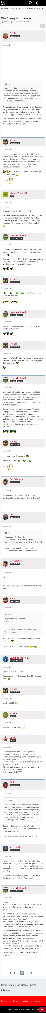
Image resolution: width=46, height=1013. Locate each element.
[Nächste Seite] (35, 973)
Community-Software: (23, 1009)
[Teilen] (42, 26)
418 (30, 973)
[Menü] (42, 3)
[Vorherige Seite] (10, 973)
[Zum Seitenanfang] (42, 1009)
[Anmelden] (36, 3)
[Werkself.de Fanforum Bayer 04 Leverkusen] (4, 3)
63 (22, 973)
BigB (24, 836)
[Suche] (30, 3)
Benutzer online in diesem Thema (18, 984)
